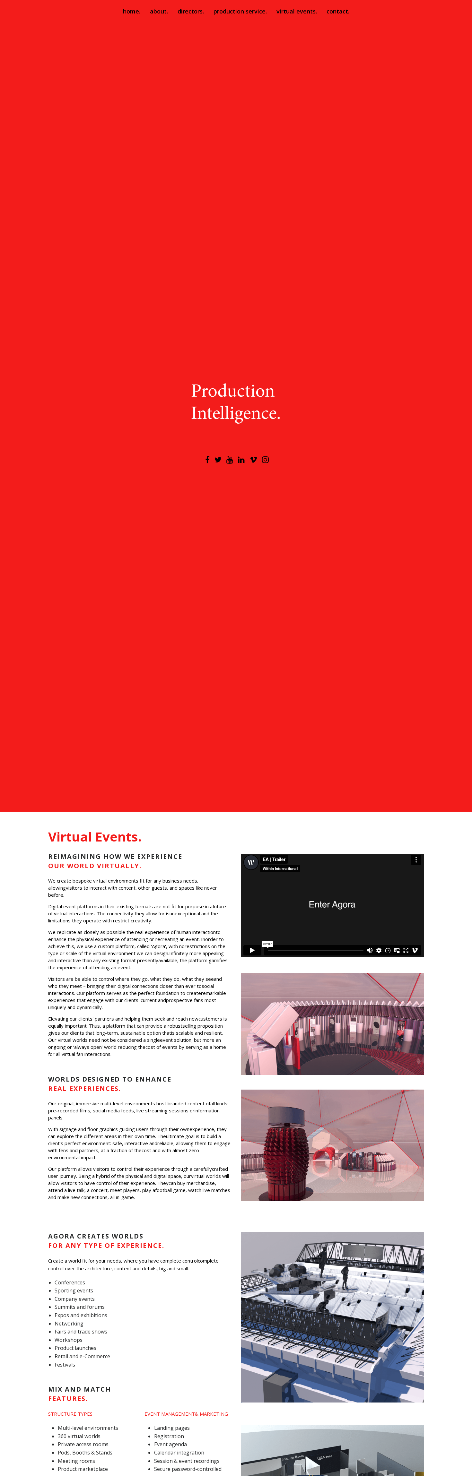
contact (337, 11)
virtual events (296, 11)
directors (190, 11)
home (131, 11)
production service (240, 11)
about (158, 11)
